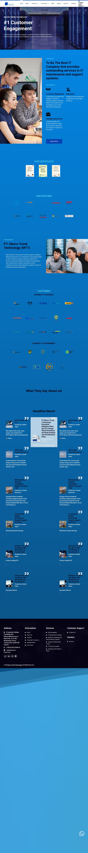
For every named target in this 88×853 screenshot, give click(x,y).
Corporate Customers (33, 640)
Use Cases (30, 645)
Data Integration (52, 632)
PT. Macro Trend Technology (13, 665)
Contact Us (72, 632)
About (27, 3)
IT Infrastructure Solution (55, 635)
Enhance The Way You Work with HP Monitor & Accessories (22, 549)
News (52, 3)
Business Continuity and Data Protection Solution (54, 638)
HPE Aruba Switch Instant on (21, 451)
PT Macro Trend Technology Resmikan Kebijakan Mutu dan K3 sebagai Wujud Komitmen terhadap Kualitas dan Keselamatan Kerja (48, 428)
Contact (65, 3)
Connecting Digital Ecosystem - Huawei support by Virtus (21, 518)
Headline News (31, 642)
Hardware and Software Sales (53, 650)
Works (59, 3)
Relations (44, 3)
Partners (29, 637)
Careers (73, 3)
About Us (29, 635)
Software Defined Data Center (53, 643)
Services (34, 3)
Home (21, 3)
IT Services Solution (53, 646)
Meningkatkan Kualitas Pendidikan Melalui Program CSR (21, 484)
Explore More (54, 141)
